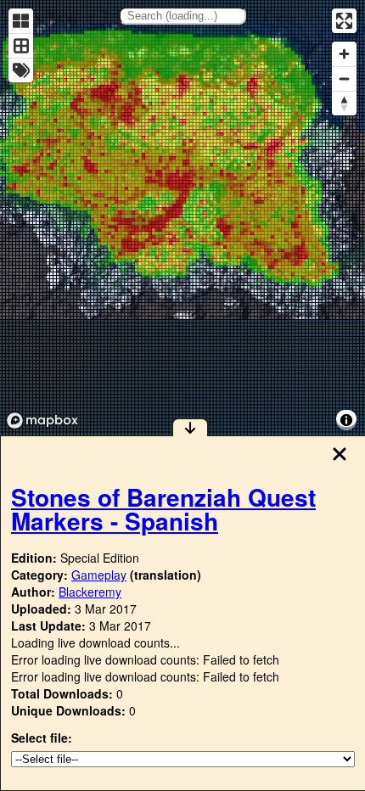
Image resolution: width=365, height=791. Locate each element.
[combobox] (182, 16)
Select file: (41, 737)
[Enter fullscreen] (344, 20)
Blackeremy (90, 591)
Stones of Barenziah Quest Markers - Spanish (163, 509)
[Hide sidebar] (190, 427)
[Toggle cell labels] (20, 70)
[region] (182, 217)
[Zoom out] (344, 78)
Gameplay (98, 574)
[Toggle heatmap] (20, 20)
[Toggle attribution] (346, 420)
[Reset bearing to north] (344, 103)
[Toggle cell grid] (20, 45)
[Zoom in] (344, 54)
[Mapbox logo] (42, 420)
